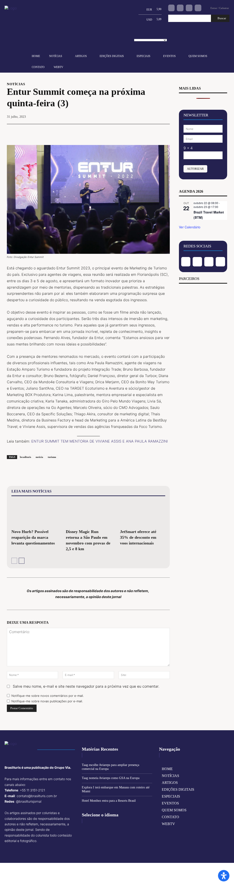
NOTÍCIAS (16, 84)
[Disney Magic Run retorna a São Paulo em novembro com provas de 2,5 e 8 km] (88, 513)
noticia (39, 457)
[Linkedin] (189, 8)
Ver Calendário (189, 227)
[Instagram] (180, 8)
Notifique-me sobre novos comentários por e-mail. (47, 695)
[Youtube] (198, 8)
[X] (133, 131)
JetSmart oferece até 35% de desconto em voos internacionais (138, 537)
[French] (145, 35)
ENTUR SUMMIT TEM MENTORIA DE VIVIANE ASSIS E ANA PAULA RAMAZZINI (99, 441)
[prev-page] (14, 561)
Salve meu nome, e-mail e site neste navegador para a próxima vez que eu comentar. (86, 686)
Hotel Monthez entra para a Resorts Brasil (109, 800)
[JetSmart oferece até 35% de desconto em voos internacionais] (142, 513)
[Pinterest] (143, 131)
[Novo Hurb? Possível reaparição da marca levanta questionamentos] (34, 513)
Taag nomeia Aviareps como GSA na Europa (110, 778)
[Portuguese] (152, 35)
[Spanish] (159, 35)
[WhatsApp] (154, 131)
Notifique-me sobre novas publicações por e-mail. (47, 701)
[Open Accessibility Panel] (223, 875)
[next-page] (21, 561)
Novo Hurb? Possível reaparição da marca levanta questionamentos (33, 537)
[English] (138, 35)
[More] (165, 131)
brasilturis (25, 457)
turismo (52, 457)
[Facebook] (171, 8)
